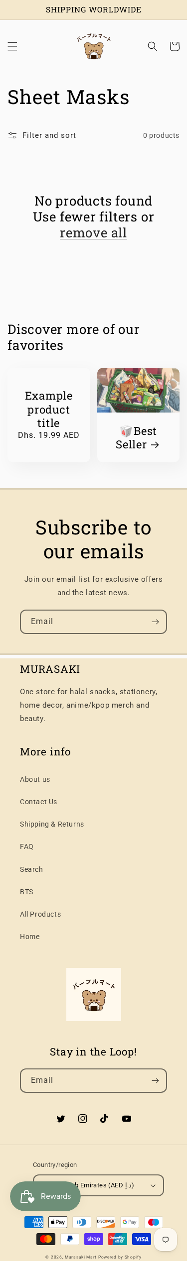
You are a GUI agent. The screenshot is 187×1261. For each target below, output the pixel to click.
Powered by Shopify (120, 1257)
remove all (93, 232)
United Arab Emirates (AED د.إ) (89, 1185)
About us (35, 779)
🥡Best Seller (136, 437)
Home (29, 937)
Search (31, 869)
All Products (40, 914)
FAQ (27, 846)
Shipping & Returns (52, 824)
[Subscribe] (155, 622)
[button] (12, 46)
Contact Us (38, 802)
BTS (26, 892)
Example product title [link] (49, 409)
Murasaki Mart (81, 1257)
